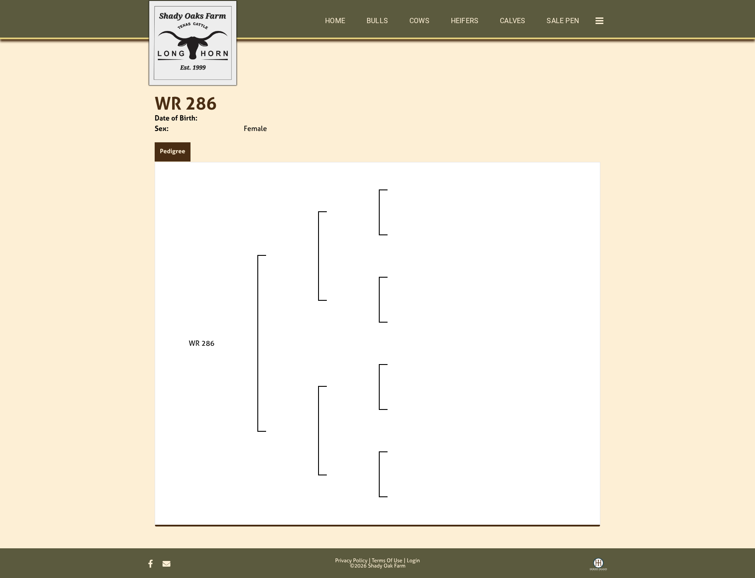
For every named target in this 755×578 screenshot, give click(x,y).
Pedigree (172, 151)
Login (413, 560)
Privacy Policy (351, 560)
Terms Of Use (387, 560)
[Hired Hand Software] (598, 567)
